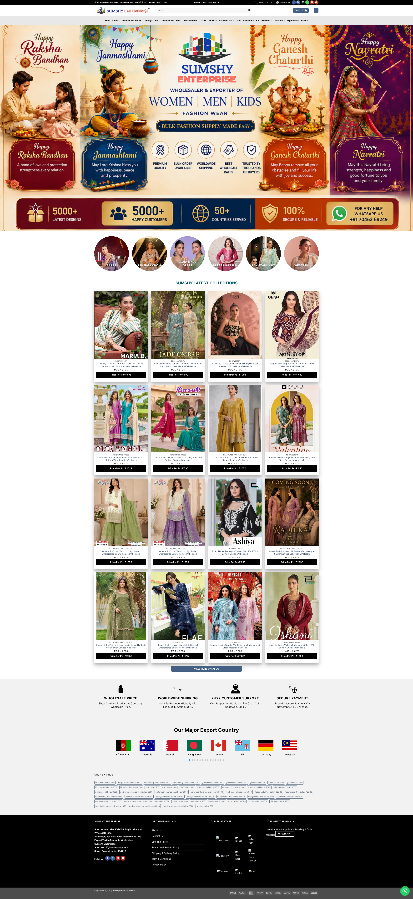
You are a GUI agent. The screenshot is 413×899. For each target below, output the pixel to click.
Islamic (304, 20)
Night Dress (293, 20)
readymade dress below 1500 (289, 796)
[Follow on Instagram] (298, 2)
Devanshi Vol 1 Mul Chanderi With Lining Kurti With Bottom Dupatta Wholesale (178, 458)
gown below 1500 (276, 782)
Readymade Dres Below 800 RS (108, 796)
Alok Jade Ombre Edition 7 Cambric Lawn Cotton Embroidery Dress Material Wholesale (178, 364)
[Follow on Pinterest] (312, 2)
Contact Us (157, 836)
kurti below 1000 (169, 787)
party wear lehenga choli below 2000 (136, 792)
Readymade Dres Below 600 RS (268, 792)
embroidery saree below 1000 (157, 782)
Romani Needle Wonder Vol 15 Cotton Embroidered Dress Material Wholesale (235, 646)
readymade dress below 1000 (261, 796)
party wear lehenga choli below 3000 (207, 792)
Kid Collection (263, 20)
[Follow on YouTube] (316, 2)
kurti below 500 (152, 787)
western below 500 (204, 806)
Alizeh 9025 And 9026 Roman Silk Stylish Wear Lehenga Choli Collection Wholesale (235, 364)
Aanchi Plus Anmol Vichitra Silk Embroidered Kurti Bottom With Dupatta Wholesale (121, 458)
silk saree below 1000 (258, 801)
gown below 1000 (257, 782)
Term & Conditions (161, 858)
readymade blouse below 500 (239, 792)
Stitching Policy (160, 841)
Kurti (203, 20)
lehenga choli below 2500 (259, 787)
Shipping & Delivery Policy (165, 853)
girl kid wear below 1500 (236, 782)
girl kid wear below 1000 (212, 782)
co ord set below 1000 (105, 782)
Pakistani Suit (225, 20)
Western (278, 20)
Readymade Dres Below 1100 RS (200, 796)
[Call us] (307, 2)
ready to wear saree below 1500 (138, 801)
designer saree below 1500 (129, 782)
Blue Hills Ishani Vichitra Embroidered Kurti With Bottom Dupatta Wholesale (292, 646)
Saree (115, 20)
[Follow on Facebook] (294, 2)
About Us (156, 830)
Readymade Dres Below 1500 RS (231, 796)
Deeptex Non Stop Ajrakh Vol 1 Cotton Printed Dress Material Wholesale (292, 364)
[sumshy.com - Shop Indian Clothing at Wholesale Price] (123, 10)
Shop (107, 20)
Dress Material (190, 20)
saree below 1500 (198, 801)
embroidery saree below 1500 (186, 782)
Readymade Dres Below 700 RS (298, 792)
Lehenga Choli (151, 20)
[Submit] (249, 10)
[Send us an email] (303, 2)
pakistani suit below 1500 (106, 792)
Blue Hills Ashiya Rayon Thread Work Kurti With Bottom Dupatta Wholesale (235, 552)
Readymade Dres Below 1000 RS (170, 796)
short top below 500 (237, 801)
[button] (300, 10)
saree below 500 (162, 801)
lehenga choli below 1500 (208, 787)
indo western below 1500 (106, 787)
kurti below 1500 (187, 787)
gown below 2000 (294, 782)
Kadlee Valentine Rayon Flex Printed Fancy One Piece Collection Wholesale (292, 458)
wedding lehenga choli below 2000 (110, 806)
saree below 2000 (217, 801)
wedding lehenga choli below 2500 (144, 806)
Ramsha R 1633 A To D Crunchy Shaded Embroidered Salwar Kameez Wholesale (121, 552)
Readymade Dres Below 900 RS (139, 796)
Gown (212, 20)
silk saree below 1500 (279, 801)
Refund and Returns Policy (166, 847)
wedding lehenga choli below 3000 (178, 806)
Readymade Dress (171, 20)
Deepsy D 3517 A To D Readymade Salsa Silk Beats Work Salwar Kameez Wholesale (121, 646)
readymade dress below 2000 (108, 801)
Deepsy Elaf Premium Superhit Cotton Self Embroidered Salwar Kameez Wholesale (178, 646)
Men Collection (244, 20)
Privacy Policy (159, 864)
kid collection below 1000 (131, 787)
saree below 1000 (180, 801)
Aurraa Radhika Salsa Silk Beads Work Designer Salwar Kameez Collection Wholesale (292, 552)
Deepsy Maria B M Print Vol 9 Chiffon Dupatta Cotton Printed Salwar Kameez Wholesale (121, 364)
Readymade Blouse (131, 20)
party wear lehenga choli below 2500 (172, 792)
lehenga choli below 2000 (233, 787)
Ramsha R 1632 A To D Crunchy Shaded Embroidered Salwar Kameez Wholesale (178, 552)
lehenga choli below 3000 (285, 787)
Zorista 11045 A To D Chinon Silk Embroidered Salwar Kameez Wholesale (235, 458)
